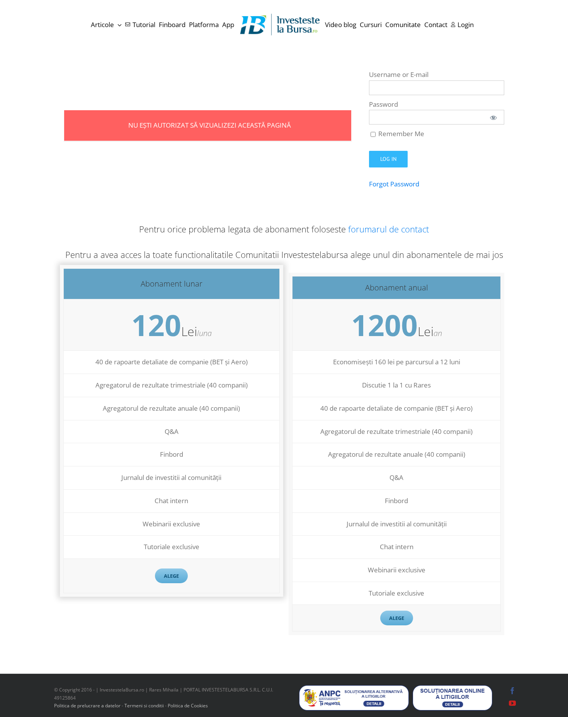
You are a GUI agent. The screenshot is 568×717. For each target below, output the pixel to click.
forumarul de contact (388, 229)
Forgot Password (394, 183)
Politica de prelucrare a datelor (87, 705)
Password (383, 104)
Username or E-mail (399, 74)
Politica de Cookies (188, 705)
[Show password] (493, 117)
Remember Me (400, 133)
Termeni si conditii (144, 705)
